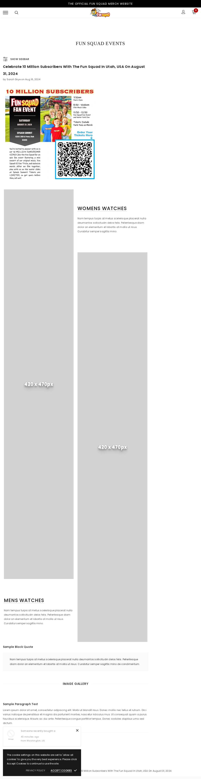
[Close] (77, 730)
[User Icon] (183, 12)
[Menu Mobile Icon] (5, 12)
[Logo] (100, 13)
